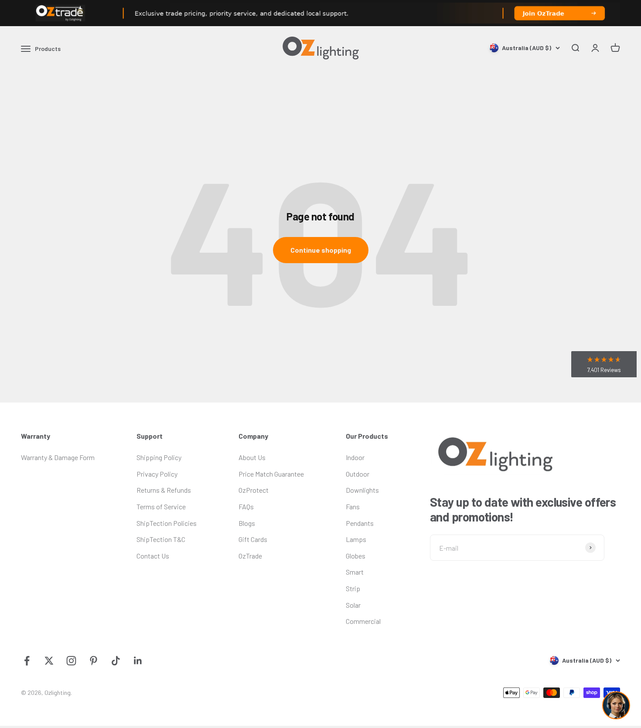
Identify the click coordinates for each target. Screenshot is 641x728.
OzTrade (250, 556)
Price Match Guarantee (271, 474)
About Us (252, 457)
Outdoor (357, 474)
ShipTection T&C (160, 539)
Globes (355, 556)
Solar (353, 605)
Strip (353, 588)
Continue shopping (320, 250)
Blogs (247, 523)
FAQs (246, 506)
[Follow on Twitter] (49, 661)
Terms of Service (161, 506)
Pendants (360, 523)
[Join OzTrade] (320, 13)
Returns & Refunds (163, 490)
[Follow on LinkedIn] (138, 661)
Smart (355, 572)
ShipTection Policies (166, 523)
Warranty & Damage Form (58, 457)
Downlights (362, 490)
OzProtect (254, 490)
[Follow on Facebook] (27, 661)
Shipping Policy (158, 457)
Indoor (355, 457)
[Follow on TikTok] (116, 661)
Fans (353, 506)
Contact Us (152, 556)
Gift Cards (253, 539)
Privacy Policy (156, 474)
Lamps (356, 539)
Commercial (363, 621)
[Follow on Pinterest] (93, 661)
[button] (604, 364)
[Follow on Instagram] (71, 661)
